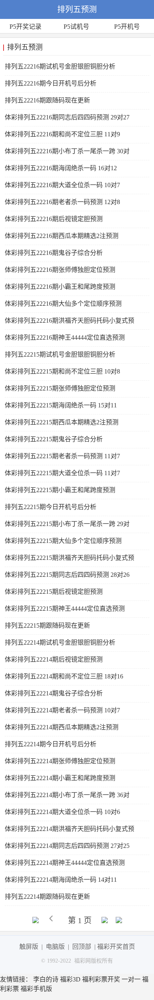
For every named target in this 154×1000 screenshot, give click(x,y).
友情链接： (16, 979)
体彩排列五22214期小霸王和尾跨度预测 (60, 778)
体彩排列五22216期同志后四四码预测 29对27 (67, 117)
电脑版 (55, 946)
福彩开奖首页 (116, 946)
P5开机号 (127, 26)
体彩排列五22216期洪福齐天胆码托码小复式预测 (69, 323)
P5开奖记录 (25, 26)
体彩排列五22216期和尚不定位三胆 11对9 (62, 134)
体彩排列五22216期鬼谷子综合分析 (54, 252)
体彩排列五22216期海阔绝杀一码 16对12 (61, 168)
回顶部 (81, 946)
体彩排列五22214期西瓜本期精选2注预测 (61, 727)
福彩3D (70, 979)
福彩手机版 (36, 988)
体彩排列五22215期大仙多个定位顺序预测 (63, 540)
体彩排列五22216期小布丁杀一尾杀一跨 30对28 (67, 154)
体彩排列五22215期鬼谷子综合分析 (54, 439)
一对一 (131, 979)
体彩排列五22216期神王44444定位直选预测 (65, 337)
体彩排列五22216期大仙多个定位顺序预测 (63, 303)
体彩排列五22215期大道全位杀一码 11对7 (62, 473)
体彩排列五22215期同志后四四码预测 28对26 (67, 574)
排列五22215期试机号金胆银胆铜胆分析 (60, 354)
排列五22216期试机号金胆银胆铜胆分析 (60, 66)
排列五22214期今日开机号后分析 (50, 744)
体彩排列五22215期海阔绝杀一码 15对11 (61, 405)
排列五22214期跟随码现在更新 (47, 896)
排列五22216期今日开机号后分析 (50, 83)
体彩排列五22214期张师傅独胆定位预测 (60, 761)
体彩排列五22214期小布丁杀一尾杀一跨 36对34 (67, 798)
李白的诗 (45, 979)
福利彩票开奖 (101, 979)
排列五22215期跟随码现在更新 (47, 625)
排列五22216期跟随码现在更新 (47, 100)
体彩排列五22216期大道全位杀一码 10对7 (62, 185)
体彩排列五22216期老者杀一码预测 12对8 (62, 202)
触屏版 (28, 946)
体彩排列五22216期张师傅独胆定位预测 (60, 269)
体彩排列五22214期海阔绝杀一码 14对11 (61, 879)
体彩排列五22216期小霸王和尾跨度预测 (60, 286)
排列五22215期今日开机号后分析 (50, 507)
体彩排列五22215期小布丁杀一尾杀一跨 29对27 (67, 526)
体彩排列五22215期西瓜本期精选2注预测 (61, 422)
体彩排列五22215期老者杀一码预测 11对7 (62, 456)
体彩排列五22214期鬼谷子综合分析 (54, 693)
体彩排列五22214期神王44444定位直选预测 (65, 862)
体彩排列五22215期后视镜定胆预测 (54, 591)
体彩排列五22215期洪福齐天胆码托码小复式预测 (69, 560)
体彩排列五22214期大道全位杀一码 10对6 (62, 812)
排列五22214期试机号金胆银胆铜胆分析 (60, 642)
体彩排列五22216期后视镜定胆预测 (54, 219)
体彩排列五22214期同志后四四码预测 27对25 (67, 845)
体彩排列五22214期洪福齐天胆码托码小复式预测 (69, 831)
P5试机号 (76, 26)
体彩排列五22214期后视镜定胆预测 (54, 659)
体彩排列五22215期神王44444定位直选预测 (65, 608)
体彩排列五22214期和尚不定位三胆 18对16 (64, 676)
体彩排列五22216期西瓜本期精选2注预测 (61, 235)
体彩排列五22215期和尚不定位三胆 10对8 (62, 371)
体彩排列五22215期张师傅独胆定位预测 (60, 388)
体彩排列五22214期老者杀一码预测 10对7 (62, 710)
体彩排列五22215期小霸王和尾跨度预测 (60, 490)
